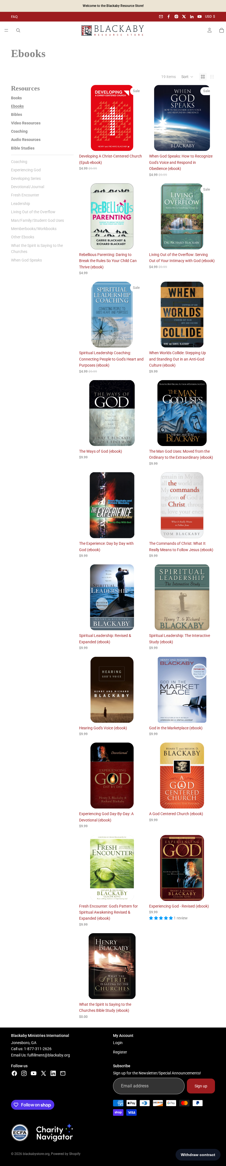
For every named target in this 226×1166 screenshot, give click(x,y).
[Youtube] (33, 1073)
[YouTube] (199, 16)
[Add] (136, 143)
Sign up (201, 1086)
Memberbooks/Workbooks (34, 228)
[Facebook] (168, 16)
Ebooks (17, 106)
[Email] (161, 16)
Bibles (16, 114)
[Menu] (6, 30)
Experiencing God (26, 170)
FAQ (14, 17)
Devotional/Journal (27, 187)
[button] (187, 77)
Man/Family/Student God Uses (37, 220)
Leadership (20, 203)
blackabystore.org (36, 1154)
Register (120, 1052)
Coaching (19, 131)
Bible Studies (22, 148)
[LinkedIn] (192, 16)
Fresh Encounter (25, 195)
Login (118, 1042)
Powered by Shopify (65, 1154)
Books (16, 98)
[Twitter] (43, 1073)
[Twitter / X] (184, 16)
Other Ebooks (22, 237)
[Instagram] (176, 16)
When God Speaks (26, 260)
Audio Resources (26, 139)
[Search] (18, 30)
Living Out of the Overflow (33, 212)
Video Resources (26, 123)
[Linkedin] (53, 1073)
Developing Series (26, 178)
